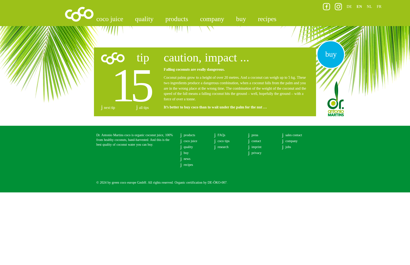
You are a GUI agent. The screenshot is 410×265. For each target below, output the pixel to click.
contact (256, 141)
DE (349, 7)
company (212, 19)
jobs (288, 147)
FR (379, 7)
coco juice (109, 19)
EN (359, 7)
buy (241, 19)
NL (369, 7)
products (176, 19)
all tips (144, 108)
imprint (256, 147)
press (255, 135)
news (187, 159)
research (223, 147)
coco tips (223, 141)
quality (144, 19)
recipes (267, 19)
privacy (256, 153)
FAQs (221, 135)
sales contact (293, 135)
